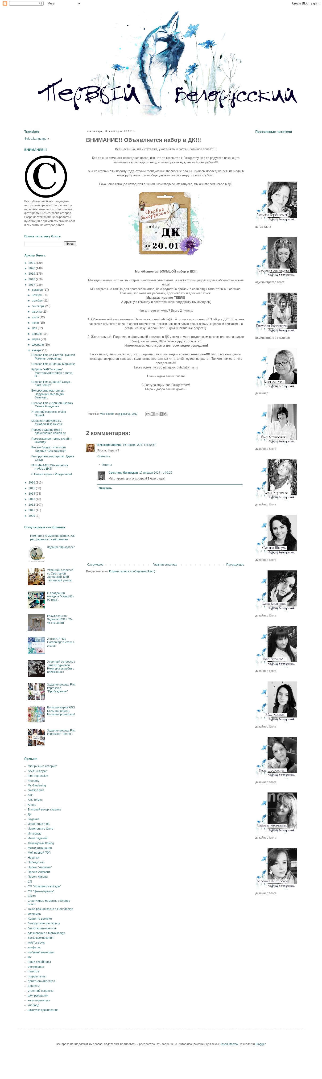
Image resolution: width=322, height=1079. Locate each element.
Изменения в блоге (40, 828)
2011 (32, 510)
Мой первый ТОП (39, 852)
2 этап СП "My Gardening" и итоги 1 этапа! (60, 642)
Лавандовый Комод (41, 843)
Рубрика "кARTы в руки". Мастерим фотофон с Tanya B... (52, 373)
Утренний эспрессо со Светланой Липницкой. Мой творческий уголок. (60, 575)
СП (30, 881)
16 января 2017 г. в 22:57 (139, 444)
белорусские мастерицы (44, 923)
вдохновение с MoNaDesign (46, 933)
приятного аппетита (41, 981)
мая (35, 328)
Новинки (33, 857)
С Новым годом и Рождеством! (51, 474)
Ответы (107, 465)
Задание (33, 819)
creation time (36, 790)
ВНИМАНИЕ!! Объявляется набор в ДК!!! (49, 467)
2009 (32, 515)
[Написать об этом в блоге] (152, 414)
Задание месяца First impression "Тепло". (61, 732)
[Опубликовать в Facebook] (161, 414)
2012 (32, 504)
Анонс (32, 804)
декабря (38, 289)
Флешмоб (34, 914)
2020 (32, 268)
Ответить (103, 456)
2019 (32, 273)
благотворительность (42, 928)
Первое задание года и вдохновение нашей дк (48, 431)
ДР (30, 814)
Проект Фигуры (38, 876)
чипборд (33, 1005)
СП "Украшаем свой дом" (44, 886)
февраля (38, 344)
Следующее (95, 564)
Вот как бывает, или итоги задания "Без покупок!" (48, 449)
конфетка (34, 947)
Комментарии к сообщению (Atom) (132, 571)
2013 (32, 499)
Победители (36, 862)
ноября (37, 295)
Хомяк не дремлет (40, 918)
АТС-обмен (35, 800)
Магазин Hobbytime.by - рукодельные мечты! (47, 422)
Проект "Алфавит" (40, 867)
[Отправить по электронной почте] (147, 414)
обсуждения (36, 966)
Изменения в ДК (39, 824)
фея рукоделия (38, 995)
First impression (38, 775)
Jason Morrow (229, 1044)
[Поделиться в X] (156, 414)
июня (36, 322)
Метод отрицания (40, 848)
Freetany (33, 780)
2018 (32, 279)
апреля (37, 333)
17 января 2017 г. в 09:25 (155, 472)
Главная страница (165, 564)
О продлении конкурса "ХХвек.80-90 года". (60, 596)
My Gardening (37, 785)
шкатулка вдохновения (43, 1010)
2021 (32, 263)
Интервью (34, 833)
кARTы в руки (36, 942)
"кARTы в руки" (37, 771)
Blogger (260, 1044)
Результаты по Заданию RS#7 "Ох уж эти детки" (59, 619)
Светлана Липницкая (123, 472)
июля (36, 317)
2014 (32, 493)
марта (36, 339)
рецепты (34, 986)
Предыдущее (235, 564)
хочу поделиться (39, 1000)
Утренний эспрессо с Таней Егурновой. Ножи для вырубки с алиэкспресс (61, 667)
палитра (33, 971)
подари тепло (37, 976)
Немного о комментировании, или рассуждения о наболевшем (52, 537)
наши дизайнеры (39, 961)
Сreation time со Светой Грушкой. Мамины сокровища (53, 356)
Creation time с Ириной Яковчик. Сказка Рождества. (52, 404)
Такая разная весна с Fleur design (50, 909)
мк (29, 957)
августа (37, 311)
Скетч (32, 896)
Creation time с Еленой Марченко (53, 364)
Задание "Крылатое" (61, 547)
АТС (30, 795)
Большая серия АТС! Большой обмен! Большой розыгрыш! (61, 711)
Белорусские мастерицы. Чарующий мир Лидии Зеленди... (48, 394)
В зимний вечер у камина (44, 809)
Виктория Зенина (109, 444)
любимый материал (41, 952)
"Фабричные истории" (42, 766)
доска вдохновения (41, 937)
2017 (32, 284)
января (37, 350)
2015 (32, 488)
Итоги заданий (38, 838)
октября (37, 300)
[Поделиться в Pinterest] (165, 414)
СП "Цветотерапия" (41, 891)
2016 (32, 482)
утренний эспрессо (41, 990)
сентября (38, 306)
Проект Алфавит (39, 872)
